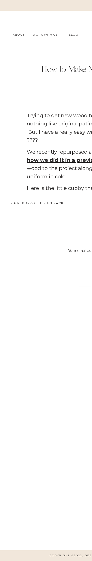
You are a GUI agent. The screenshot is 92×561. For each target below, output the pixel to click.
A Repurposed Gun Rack (39, 203)
